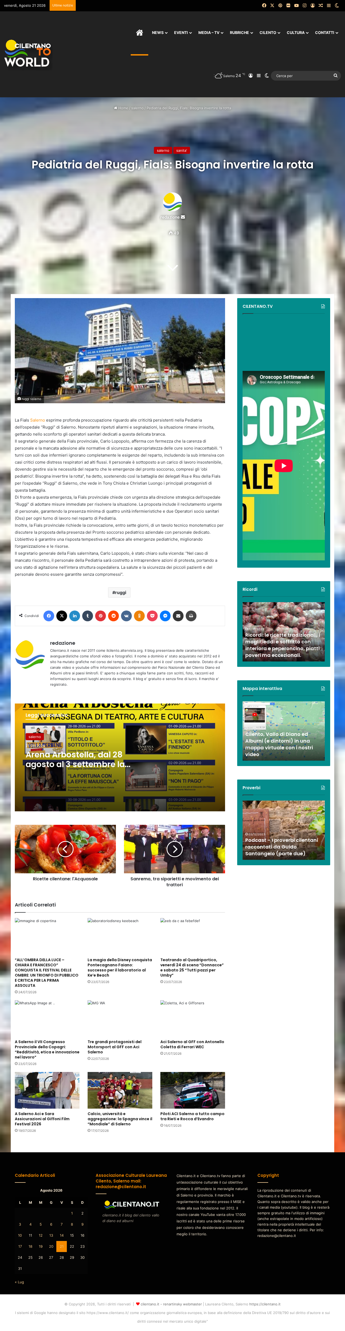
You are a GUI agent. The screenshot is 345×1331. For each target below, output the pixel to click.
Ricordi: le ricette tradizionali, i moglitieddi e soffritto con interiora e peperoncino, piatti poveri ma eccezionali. (282, 645)
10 (20, 1235)
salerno (137, 108)
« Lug (19, 1282)
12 (41, 1235)
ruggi (120, 592)
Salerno (37, 420)
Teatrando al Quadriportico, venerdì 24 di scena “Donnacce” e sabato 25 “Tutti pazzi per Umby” (192, 967)
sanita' (181, 150)
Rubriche (239, 32)
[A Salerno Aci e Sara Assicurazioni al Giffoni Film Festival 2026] (47, 1090)
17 (20, 1246)
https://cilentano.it (265, 1304)
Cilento (268, 32)
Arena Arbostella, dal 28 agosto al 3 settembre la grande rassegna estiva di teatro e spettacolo (79, 769)
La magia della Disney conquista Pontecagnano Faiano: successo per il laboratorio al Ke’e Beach (120, 967)
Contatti (324, 32)
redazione (170, 217)
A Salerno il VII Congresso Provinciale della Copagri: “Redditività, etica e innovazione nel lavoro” (47, 1049)
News (158, 32)
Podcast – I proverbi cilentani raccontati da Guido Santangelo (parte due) (281, 847)
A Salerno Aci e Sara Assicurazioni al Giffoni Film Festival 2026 (42, 1119)
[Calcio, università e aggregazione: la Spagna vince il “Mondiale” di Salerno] (120, 1090)
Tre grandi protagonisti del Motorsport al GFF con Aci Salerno (115, 1047)
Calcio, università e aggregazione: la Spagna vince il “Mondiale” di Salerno (120, 1119)
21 (62, 1246)
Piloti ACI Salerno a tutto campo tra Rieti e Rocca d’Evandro (192, 1116)
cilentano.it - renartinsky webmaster (171, 1304)
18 (30, 1246)
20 (51, 1246)
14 (62, 1235)
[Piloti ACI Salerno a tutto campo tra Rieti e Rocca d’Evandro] (192, 1090)
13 (51, 1235)
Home (122, 108)
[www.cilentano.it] (28, 54)
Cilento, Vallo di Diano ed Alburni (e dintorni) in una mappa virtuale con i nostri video (279, 744)
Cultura (296, 32)
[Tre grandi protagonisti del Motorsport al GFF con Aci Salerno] (120, 1018)
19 (41, 1246)
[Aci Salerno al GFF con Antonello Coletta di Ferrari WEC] (192, 1018)
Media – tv (208, 32)
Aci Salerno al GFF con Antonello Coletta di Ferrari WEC (192, 1044)
